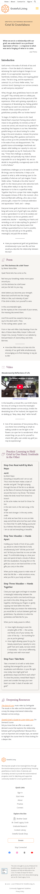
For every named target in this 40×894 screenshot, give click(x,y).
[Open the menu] (37, 8)
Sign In (29, 1)
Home (6, 1)
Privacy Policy (20, 891)
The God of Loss (7, 705)
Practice (20, 804)
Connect (20, 807)
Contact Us (21, 1)
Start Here (20, 796)
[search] (35, 1)
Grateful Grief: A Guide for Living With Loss (17, 719)
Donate (20, 840)
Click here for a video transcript (20, 398)
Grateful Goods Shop (20, 834)
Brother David (22, 818)
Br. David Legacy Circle (20, 822)
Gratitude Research (20, 826)
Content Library (20, 830)
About (13, 1)
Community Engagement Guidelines (20, 888)
